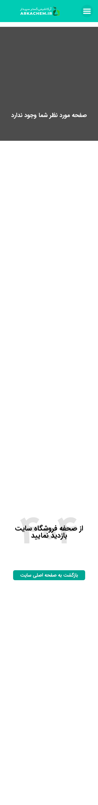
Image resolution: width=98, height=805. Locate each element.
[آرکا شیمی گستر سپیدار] (40, 11)
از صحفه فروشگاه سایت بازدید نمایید (49, 532)
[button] (87, 11)
